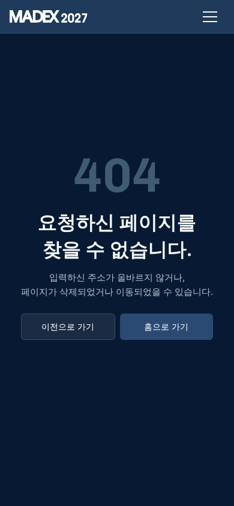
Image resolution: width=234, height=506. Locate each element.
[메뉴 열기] (210, 16)
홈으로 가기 (166, 326)
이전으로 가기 (67, 326)
